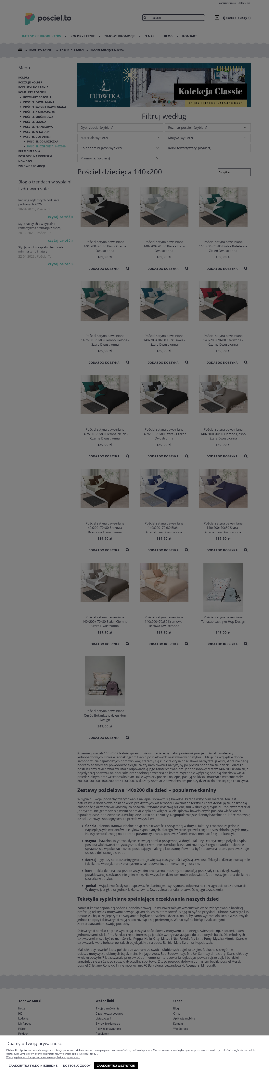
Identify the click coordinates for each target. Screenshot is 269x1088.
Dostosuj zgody (77, 1065)
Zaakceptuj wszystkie (116, 1065)
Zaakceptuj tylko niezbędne (33, 1065)
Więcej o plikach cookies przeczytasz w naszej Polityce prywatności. (43, 1057)
